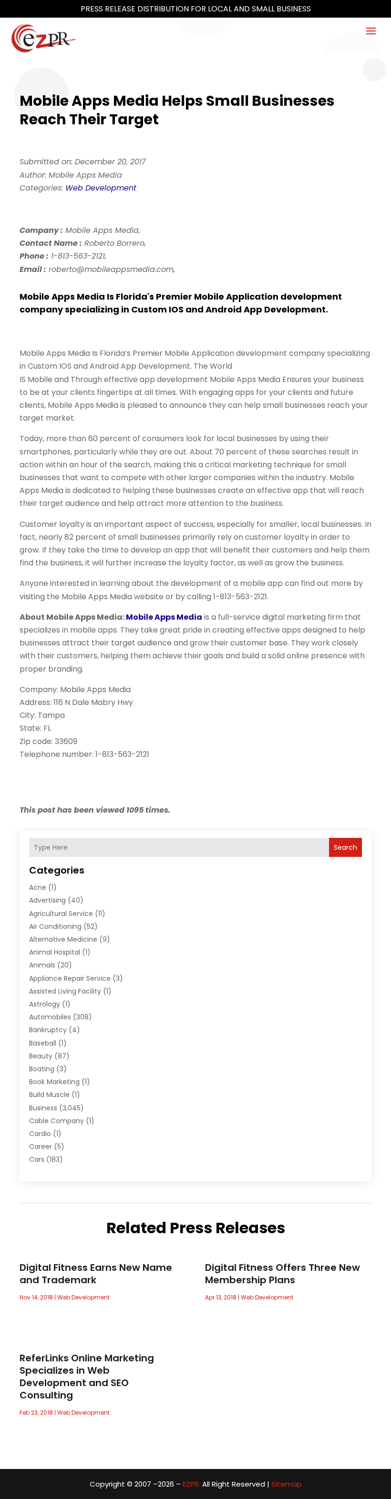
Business (43, 1108)
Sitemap (286, 1484)
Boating (41, 1069)
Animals (42, 965)
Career (40, 1146)
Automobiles (50, 1017)
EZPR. (191, 1484)
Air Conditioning (55, 926)
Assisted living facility (65, 991)
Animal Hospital (54, 952)
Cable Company (56, 1121)
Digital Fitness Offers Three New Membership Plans (282, 1274)
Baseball (42, 1043)
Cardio (40, 1133)
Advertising (47, 900)
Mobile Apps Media (164, 617)
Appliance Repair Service (70, 978)
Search (345, 847)
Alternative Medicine (63, 939)
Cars (36, 1159)
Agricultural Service (61, 913)
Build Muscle (49, 1094)
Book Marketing (54, 1082)
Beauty (40, 1056)
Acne (37, 887)
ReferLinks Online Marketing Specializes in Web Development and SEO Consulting (87, 1376)
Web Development (100, 187)
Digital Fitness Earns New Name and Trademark (96, 1274)
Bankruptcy (48, 1030)
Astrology (44, 1004)
